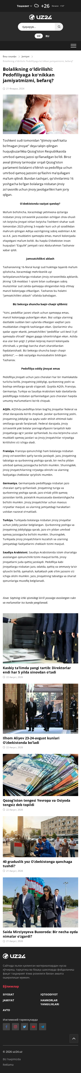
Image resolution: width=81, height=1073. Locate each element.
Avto (6, 1010)
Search (59, 27)
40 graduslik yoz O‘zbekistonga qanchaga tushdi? (37, 863)
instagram (15, 1026)
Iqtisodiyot (49, 994)
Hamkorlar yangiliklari (49, 1002)
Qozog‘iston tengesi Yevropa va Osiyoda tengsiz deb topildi (36, 802)
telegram (42, 1026)
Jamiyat (25, 56)
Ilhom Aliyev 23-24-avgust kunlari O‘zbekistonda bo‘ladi (31, 740)
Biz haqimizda (12, 1059)
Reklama (8, 1064)
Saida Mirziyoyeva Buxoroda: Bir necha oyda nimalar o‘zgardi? (40, 934)
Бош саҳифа (9, 56)
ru (47, 36)
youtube (33, 1026)
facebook (6, 1026)
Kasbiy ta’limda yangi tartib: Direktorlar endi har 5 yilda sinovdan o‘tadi (37, 670)
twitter (24, 1026)
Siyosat (8, 994)
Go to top (74, 1038)
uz (38, 36)
